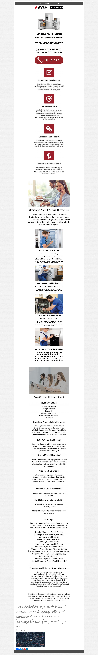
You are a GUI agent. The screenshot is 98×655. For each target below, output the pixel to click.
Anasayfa (39, 3)
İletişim (52, 3)
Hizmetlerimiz (46, 3)
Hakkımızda (58, 3)
